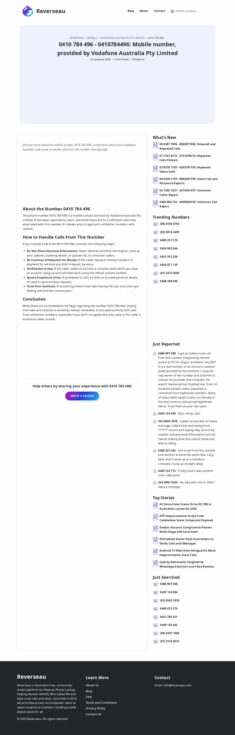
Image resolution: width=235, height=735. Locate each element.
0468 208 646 (169, 281)
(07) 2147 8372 (169, 641)
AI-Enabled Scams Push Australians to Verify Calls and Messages (186, 541)
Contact (159, 11)
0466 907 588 (167, 353)
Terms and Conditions (101, 703)
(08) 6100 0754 (169, 224)
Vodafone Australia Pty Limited (122, 37)
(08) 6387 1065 (169, 633)
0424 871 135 (169, 265)
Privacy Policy (95, 708)
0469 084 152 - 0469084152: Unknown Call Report (188, 204)
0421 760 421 (169, 617)
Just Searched (166, 577)
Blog (131, 11)
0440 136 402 (169, 625)
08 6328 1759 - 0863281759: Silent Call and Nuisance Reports (188, 181)
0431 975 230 (169, 257)
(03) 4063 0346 (167, 482)
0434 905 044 (169, 248)
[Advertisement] (117, 88)
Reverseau (50, 11)
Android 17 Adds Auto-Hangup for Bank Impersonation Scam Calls (187, 553)
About (144, 11)
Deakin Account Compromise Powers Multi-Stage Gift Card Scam (185, 530)
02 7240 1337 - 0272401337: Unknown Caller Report (185, 192)
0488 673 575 (169, 608)
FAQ (89, 697)
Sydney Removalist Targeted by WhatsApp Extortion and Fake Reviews (186, 564)
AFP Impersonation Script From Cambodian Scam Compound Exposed (186, 518)
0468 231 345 (167, 450)
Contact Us (93, 714)
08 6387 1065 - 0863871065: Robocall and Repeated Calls (187, 146)
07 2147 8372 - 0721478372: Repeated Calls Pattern (184, 158)
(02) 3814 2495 (169, 232)
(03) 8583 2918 (167, 421)
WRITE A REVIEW (82, 396)
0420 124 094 (167, 413)
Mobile (92, 37)
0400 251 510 (169, 240)
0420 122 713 (167, 471)
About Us (92, 685)
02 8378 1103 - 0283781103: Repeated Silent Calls (184, 169)
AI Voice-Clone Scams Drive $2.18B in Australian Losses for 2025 (185, 506)
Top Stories (163, 497)
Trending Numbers (171, 217)
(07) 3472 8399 (169, 273)
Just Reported (166, 344)
